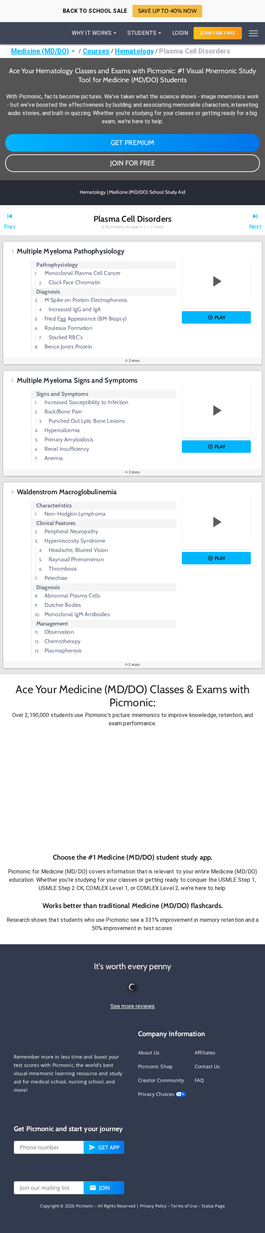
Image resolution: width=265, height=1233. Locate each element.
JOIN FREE (217, 33)
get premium (133, 142)
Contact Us (207, 1066)
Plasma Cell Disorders (194, 51)
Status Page (213, 1206)
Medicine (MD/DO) (40, 51)
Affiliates (205, 1052)
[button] (132, 790)
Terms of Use (184, 1206)
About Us (148, 1052)
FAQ (199, 1080)
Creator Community (161, 1080)
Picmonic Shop (155, 1066)
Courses (96, 51)
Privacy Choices (157, 1094)
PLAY (220, 317)
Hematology (134, 51)
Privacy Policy (153, 1206)
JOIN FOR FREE (132, 163)
